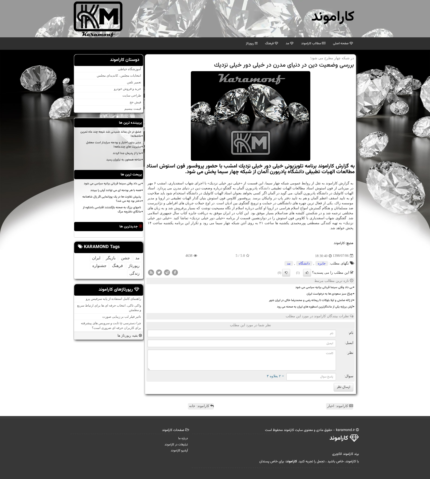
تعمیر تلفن (134, 82)
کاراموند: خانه (199, 406)
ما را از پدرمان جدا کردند (127, 153)
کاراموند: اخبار (338, 406)
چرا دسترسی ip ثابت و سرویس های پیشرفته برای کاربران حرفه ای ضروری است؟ (111, 325)
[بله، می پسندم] (307, 272)
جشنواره (99, 266)
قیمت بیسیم (132, 108)
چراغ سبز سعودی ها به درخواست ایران (330, 294)
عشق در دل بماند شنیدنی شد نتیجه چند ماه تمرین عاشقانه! (110, 134)
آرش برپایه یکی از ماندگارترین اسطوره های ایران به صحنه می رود (315, 307)
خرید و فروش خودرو (127, 89)
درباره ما (183, 438)
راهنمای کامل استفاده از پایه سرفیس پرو (113, 299)
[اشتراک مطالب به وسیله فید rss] (151, 272)
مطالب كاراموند (311, 43)
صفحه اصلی (341, 43)
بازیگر (110, 258)
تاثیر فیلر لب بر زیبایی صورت (121, 317)
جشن (125, 258)
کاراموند (332, 17)
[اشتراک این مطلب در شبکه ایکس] (159, 272)
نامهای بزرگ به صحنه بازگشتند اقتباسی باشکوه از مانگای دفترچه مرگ (112, 209)
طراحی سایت (131, 95)
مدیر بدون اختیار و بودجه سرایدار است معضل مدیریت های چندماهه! (113, 144)
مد (288, 43)
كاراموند (339, 243)
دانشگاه (264, 188)
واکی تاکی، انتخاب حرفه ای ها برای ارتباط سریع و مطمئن (109, 308)
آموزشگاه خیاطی (129, 69)
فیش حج (135, 102)
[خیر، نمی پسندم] (286, 272)
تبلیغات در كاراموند (176, 444)
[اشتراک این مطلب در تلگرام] (166, 272)
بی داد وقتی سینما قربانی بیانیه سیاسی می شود (324, 287)
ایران (96, 258)
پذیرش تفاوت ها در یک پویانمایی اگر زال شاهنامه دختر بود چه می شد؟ (111, 199)
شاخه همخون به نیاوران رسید (123, 160)
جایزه (322, 263)
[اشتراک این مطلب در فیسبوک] (174, 272)
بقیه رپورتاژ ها (128, 335)
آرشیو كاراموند (179, 450)
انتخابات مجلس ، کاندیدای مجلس (119, 75)
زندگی (134, 273)
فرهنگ (269, 43)
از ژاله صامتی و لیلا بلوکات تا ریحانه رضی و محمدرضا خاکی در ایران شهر (311, 300)
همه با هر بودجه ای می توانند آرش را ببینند (115, 190)
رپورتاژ (250, 43)
